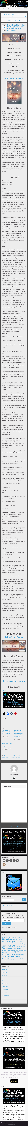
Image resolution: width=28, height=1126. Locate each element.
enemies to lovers (8, 943)
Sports (3, 960)
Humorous (16, 948)
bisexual (5, 939)
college (10, 939)
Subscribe (6, 923)
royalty (12, 958)
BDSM (18, 937)
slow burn (22, 958)
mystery (22, 954)
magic (13, 954)
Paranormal (12, 956)
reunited (21, 956)
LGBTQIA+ (18, 757)
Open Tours (5, 989)
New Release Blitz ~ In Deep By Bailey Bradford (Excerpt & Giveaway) (14, 19)
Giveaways (13, 30)
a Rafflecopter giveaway (8, 690)
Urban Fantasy (11, 960)
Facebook (8, 681)
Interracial (10, 950)
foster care (8, 757)
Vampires (17, 960)
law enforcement (22, 950)
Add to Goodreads (14, 78)
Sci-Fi (15, 958)
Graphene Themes (11, 1124)
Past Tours (4, 992)
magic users (18, 954)
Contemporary (7, 756)
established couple (15, 756)
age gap (14, 937)
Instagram (19, 681)
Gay (4, 948)
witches (21, 960)
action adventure (7, 937)
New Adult (5, 956)
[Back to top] (25, 1122)
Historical (8, 948)
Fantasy (10, 946)
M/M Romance (6, 954)
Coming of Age (16, 939)
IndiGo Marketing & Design (8, 8)
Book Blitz (9, 30)
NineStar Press (14, 637)
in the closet (15, 950)
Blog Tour (4, 972)
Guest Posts (5, 983)
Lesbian (13, 757)
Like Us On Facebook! (8, 905)
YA (23, 960)
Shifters (18, 958)
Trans (6, 960)
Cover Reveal (5, 978)
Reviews (4, 998)
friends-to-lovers (19, 946)
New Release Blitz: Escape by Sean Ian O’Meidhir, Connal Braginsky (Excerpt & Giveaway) (14, 15)
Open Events (5, 986)
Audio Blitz (4, 969)
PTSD (18, 956)
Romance (6, 958)
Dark (20, 941)
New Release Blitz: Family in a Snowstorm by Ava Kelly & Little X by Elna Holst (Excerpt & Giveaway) (19, 733)
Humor (11, 948)
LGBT (10, 952)
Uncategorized (5, 1001)
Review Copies (5, 995)
